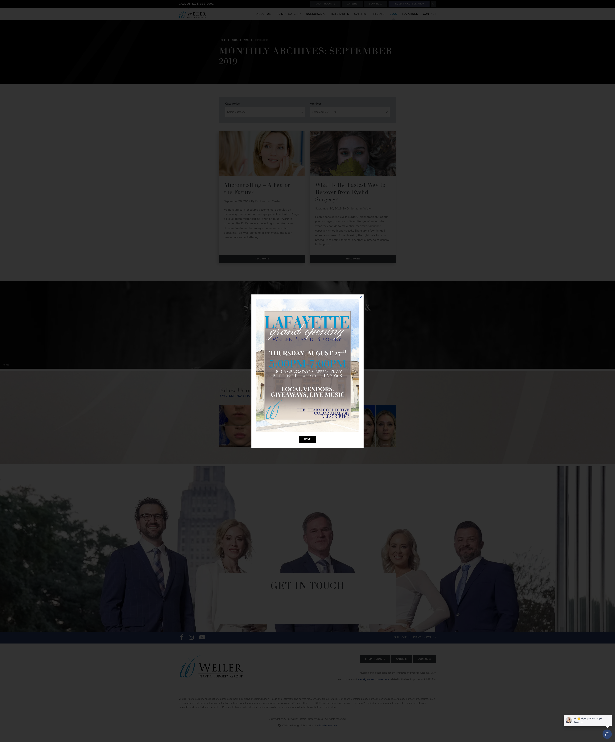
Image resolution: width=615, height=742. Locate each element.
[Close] (361, 297)
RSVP (307, 439)
